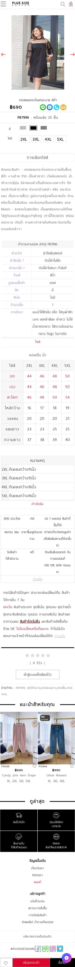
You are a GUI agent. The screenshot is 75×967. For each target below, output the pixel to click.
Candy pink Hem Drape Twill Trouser (19, 775)
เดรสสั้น (61, 687)
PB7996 (20, 687)
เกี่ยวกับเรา (37, 868)
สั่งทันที (62, 962)
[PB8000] (43, 128)
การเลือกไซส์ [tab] (37, 157)
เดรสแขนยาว (49, 687)
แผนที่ (37, 882)
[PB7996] (33, 128)
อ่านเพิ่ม (37, 579)
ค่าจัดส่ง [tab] (37, 504)
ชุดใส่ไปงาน (34, 687)
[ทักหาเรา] (67, 958)
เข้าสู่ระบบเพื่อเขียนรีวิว (38, 674)
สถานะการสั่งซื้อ (37, 908)
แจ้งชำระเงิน (38, 901)
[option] (19, 752)
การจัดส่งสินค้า (37, 915)
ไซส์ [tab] (37, 342)
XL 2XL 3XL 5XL (19, 781)
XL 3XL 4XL (56, 781)
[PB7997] (23, 128)
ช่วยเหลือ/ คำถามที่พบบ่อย (37, 922)
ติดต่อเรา (37, 875)
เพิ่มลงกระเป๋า (31, 962)
